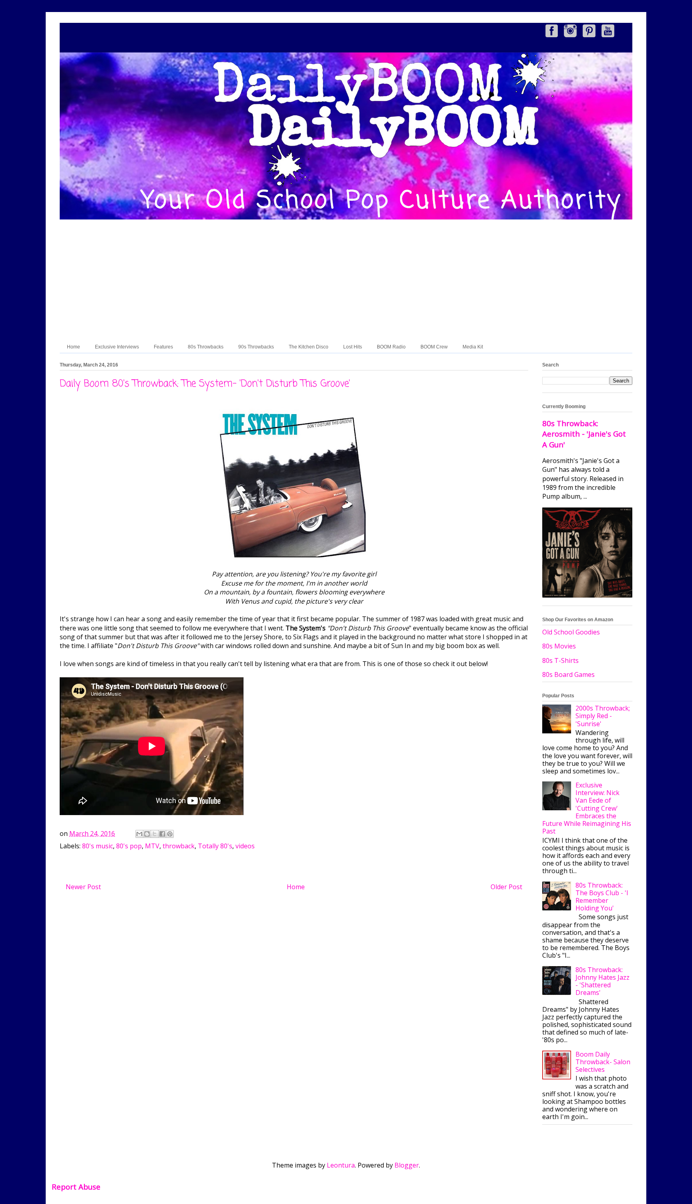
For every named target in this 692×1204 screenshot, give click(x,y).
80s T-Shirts (560, 660)
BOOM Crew (434, 347)
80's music (97, 846)
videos (245, 846)
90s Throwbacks (256, 347)
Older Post (506, 886)
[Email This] (139, 834)
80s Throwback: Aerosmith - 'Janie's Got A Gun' (584, 433)
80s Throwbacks (205, 347)
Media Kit (473, 347)
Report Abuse (76, 1187)
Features (163, 347)
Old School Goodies (571, 632)
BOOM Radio (391, 347)
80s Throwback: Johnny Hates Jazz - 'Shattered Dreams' (602, 981)
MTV (152, 846)
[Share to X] (155, 834)
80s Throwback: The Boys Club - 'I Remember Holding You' (601, 897)
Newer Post (83, 886)
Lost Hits (352, 347)
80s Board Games (568, 674)
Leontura (341, 1165)
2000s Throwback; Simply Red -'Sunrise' (602, 716)
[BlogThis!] (147, 834)
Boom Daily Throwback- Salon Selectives (602, 1062)
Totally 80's (215, 846)
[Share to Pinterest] (170, 834)
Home (73, 347)
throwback (179, 846)
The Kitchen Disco (308, 347)
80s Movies (559, 646)
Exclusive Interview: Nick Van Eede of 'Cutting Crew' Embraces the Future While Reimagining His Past (586, 808)
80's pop (129, 846)
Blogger (406, 1165)
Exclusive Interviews (117, 347)
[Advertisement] (346, 281)
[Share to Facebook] (162, 834)
